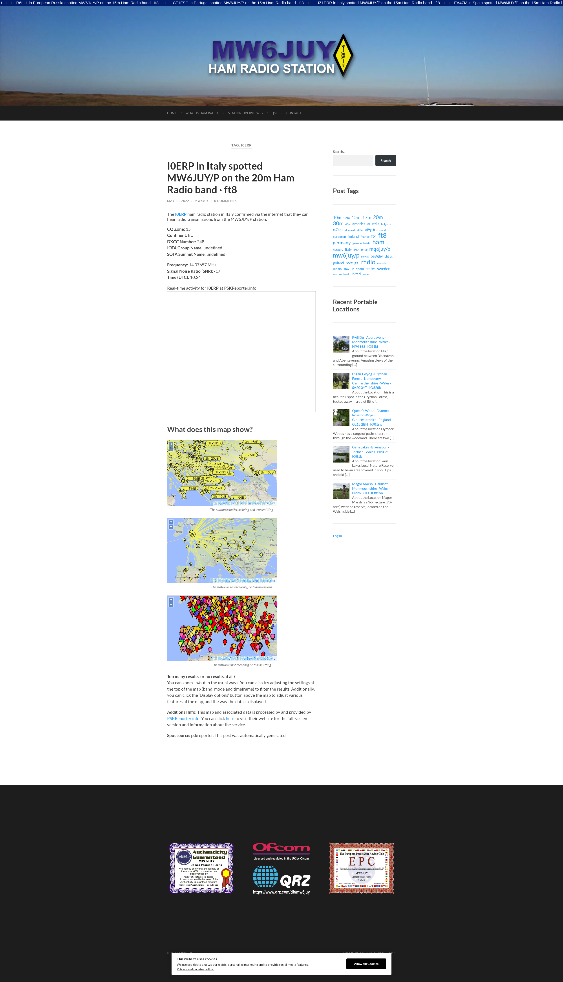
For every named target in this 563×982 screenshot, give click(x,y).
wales (366, 274)
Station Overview (244, 113)
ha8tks (367, 243)
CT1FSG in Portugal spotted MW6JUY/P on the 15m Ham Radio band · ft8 (191, 3)
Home (172, 113)
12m (346, 218)
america (359, 223)
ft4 (374, 236)
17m (366, 217)
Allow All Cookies (366, 964)
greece (357, 243)
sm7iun (349, 269)
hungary (338, 249)
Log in (337, 536)
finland (353, 236)
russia (337, 269)
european (339, 236)
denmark (350, 230)
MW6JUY (201, 201)
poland (338, 263)
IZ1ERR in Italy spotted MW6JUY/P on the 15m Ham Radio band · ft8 (332, 3)
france (365, 236)
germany (342, 242)
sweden (383, 268)
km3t (356, 249)
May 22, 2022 (178, 201)
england (381, 230)
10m (337, 217)
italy (348, 249)
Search (386, 160)
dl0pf (360, 229)
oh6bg (389, 256)
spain (360, 269)
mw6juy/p (346, 255)
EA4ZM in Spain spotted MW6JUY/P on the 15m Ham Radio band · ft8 (469, 3)
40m (348, 224)
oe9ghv (377, 256)
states (370, 268)
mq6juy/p (379, 248)
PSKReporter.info (183, 718)
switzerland (341, 274)
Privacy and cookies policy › (195, 969)
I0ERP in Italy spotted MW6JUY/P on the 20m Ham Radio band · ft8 (230, 178)
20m (378, 217)
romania (381, 263)
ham (378, 242)
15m (355, 217)
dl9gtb (370, 230)
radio (368, 262)
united (356, 274)
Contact (294, 113)
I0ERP (180, 214)
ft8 (382, 235)
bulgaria (386, 224)
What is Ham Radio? (202, 113)
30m (338, 223)
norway (365, 256)
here (230, 718)
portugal (352, 263)
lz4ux (364, 249)
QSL (275, 113)
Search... (339, 151)
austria (373, 223)
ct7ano (338, 229)
